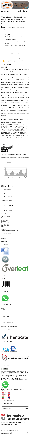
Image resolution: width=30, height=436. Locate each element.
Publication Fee (4, 226)
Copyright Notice (5, 224)
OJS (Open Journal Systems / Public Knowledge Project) (12, 432)
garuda (4, 311)
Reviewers (3, 221)
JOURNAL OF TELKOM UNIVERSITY (10, 326)
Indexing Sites (4, 228)
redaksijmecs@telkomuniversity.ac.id (14, 389)
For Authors (3, 240)
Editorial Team (4, 220)
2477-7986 (22, 5)
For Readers (3, 238)
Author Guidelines (5, 215)
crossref (4, 309)
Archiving (3, 229)
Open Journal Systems (7, 200)
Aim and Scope (4, 213)
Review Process (4, 217)
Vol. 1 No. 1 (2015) (11, 27)
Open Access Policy (5, 222)
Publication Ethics (5, 219)
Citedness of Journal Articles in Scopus (9, 230)
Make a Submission (8, 205)
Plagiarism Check (5, 225)
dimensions (5, 314)
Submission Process (5, 216)
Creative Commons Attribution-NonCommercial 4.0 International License (14, 371)
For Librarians (4, 241)
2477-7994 (14, 5)
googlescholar (6, 316)
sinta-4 (4, 193)
